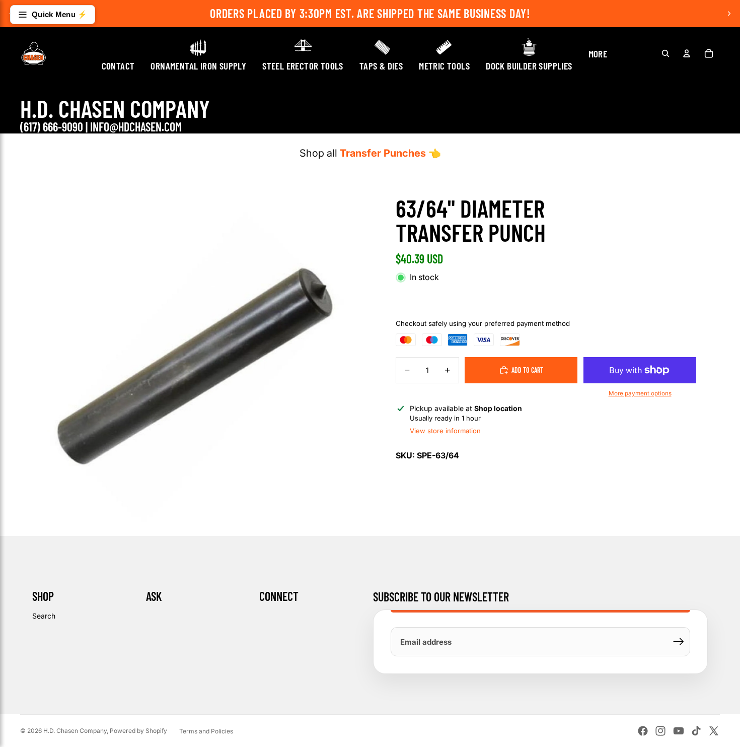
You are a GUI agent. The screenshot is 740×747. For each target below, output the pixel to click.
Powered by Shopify (138, 730)
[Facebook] (643, 731)
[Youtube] (679, 731)
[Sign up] (678, 641)
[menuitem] (598, 53)
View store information (445, 431)
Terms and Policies (206, 731)
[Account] (687, 53)
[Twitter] (714, 731)
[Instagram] (660, 731)
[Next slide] (729, 14)
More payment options (640, 393)
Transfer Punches (383, 153)
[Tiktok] (696, 731)
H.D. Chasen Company (75, 730)
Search (43, 616)
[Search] (665, 53)
